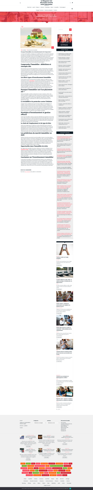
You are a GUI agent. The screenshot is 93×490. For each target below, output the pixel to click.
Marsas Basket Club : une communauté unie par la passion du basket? (63, 229)
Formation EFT (63, 430)
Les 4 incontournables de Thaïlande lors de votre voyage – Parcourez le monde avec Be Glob (64, 219)
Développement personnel (39, 465)
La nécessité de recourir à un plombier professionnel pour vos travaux (64, 236)
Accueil (44, 17)
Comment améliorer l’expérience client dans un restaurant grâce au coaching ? (64, 176)
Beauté (52, 478)
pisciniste (55, 470)
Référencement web (64, 427)
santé (34, 7)
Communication (51, 463)
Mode (52, 7)
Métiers (43, 483)
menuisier (32, 470)
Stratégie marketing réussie (65, 472)
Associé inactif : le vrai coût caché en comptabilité (65, 93)
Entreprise (49, 435)
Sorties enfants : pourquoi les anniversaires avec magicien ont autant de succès (64, 140)
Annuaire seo (63, 429)
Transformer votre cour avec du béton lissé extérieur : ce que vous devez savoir (64, 199)
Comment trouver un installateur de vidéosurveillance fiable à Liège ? (65, 116)
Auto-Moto (58, 278)
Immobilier (48, 17)
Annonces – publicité (23, 425)
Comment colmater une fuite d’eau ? (65, 168)
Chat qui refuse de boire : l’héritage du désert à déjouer (65, 85)
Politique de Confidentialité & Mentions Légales (25, 423)
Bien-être (29, 7)
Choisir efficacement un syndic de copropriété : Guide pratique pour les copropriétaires (64, 329)
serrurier (41, 472)
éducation (64, 475)
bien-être (38, 463)
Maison (37, 7)
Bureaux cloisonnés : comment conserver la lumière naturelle (64, 58)
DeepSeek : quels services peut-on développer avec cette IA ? (65, 70)
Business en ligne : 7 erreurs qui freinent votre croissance (64, 81)
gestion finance (23, 468)
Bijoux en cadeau (44, 463)
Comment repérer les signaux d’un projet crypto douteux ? (65, 89)
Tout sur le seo (63, 428)
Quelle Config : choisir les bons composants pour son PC (64, 124)
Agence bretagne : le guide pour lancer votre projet (64, 101)
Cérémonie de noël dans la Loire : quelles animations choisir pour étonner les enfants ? (64, 137)
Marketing (47, 7)
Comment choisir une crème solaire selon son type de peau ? (65, 77)
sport (58, 472)
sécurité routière (29, 475)
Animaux (67, 435)
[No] (91, 488)
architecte (28, 463)
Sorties (57, 302)
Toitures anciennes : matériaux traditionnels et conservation (64, 112)
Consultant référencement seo (66, 423)
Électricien (59, 475)
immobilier (36, 468)
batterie (33, 463)
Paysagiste (50, 470)
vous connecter (27, 171)
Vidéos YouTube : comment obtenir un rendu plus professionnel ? (65, 97)
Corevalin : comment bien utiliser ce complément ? (65, 104)
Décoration (24, 465)
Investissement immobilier (32, 50)
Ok (70, 488)
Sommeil (46, 472)
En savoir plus (59, 265)
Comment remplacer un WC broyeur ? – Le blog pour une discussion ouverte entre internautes (64, 234)
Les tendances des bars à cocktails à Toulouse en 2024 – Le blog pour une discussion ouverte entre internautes (63, 172)
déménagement (30, 465)
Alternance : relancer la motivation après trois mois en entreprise (65, 66)
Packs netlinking (64, 426)
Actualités (56, 7)
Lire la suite (28, 446)
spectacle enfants (53, 472)
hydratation (30, 468)
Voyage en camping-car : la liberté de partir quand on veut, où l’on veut (65, 108)
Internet (42, 7)
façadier (47, 465)
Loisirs (34, 483)
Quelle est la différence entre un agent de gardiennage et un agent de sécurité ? (64, 145)
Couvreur (65, 463)
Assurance (41, 478)
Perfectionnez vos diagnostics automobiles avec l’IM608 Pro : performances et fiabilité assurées (63, 190)
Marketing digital (26, 470)
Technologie (62, 7)
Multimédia (54, 483)
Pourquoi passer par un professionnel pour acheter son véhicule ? (65, 120)
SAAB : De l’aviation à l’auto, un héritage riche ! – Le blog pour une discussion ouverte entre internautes (64, 187)
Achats (25, 478)
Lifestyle (29, 483)
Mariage (65, 468)
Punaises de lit (24, 472)
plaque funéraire (62, 470)
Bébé (57, 350)
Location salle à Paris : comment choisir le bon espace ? (64, 127)
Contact (55, 10)
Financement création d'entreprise (56, 465)
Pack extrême (63, 422)
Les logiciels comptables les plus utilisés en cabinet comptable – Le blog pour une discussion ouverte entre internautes (64, 212)
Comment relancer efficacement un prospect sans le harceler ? (65, 74)
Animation (23, 463)
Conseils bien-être (59, 463)
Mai (52, 47)
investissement (48, 468)
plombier (68, 470)
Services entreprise (48, 10)
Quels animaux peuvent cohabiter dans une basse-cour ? (65, 62)
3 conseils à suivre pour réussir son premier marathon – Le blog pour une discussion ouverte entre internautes (64, 226)
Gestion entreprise (67, 465)
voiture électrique (45, 475)
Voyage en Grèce (53, 475)
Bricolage (67, 478)
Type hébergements (37, 475)
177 (58, 409)
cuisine (70, 463)
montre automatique (43, 470)
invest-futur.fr (32, 80)
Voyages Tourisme (39, 10)
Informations (42, 468)
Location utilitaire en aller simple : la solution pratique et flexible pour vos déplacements (64, 281)
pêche (30, 472)
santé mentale (35, 472)
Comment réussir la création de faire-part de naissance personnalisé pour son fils (64, 353)
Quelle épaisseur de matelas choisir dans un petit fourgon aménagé (65, 54)
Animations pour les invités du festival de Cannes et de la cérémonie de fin (64, 157)
